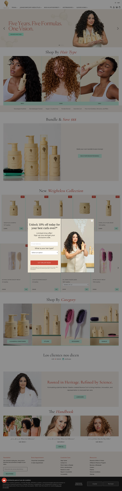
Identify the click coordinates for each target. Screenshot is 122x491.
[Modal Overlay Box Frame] (61, 246)
